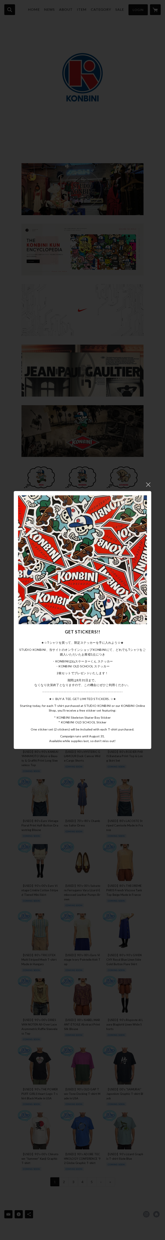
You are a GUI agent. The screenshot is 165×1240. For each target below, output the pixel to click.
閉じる (148, 484)
